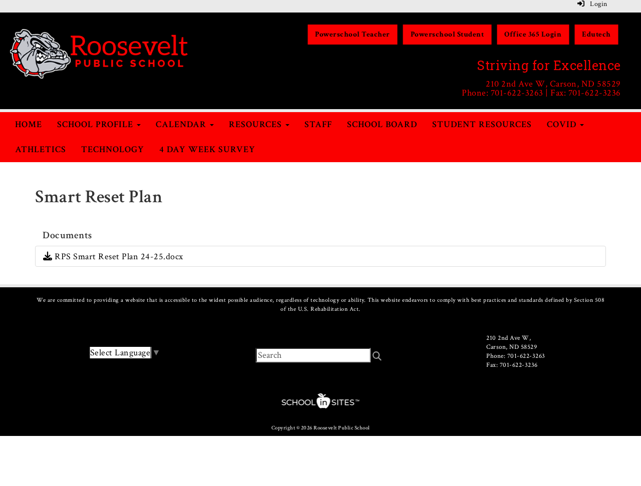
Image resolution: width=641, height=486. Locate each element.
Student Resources (482, 124)
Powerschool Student (447, 34)
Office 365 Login (532, 34)
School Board (382, 124)
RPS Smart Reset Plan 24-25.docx (118, 256)
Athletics (40, 149)
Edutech (596, 34)
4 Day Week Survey (207, 149)
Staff (318, 124)
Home (28, 124)
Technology (112, 149)
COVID (563, 124)
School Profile (96, 124)
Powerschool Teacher (352, 34)
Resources (256, 124)
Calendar (182, 124)
